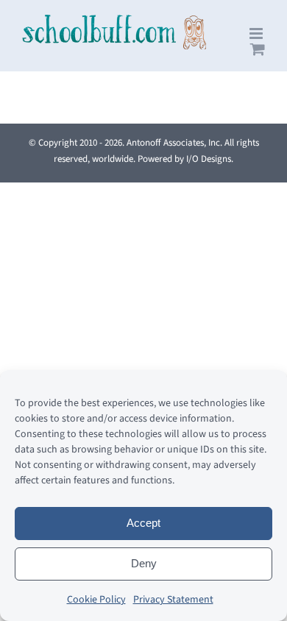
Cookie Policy (96, 599)
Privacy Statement (173, 599)
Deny (144, 563)
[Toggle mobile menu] (257, 33)
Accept (143, 523)
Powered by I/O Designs (184, 159)
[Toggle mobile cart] (257, 49)
